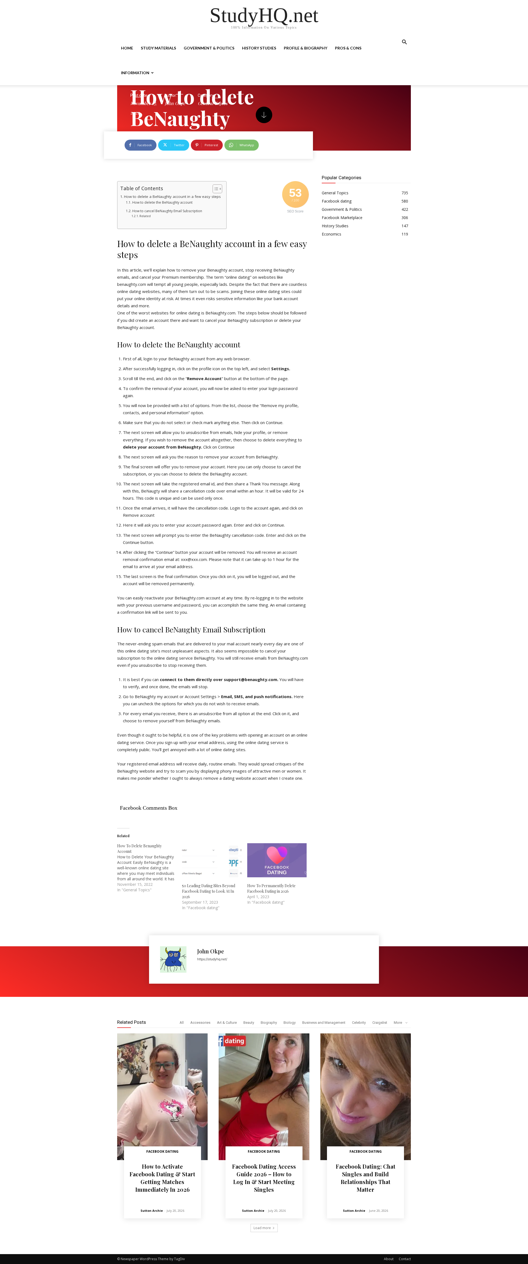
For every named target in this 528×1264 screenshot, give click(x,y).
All (182, 1022)
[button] (404, 42)
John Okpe (175, 103)
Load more (262, 1228)
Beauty (248, 1022)
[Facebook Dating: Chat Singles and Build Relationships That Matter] (365, 1096)
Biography (269, 1022)
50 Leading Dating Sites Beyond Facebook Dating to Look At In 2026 (208, 891)
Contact (405, 1259)
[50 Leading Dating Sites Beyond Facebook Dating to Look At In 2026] (211, 860)
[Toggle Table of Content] (214, 188)
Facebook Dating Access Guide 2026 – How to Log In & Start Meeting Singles (264, 1178)
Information (135, 72)
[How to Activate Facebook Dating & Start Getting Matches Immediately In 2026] (162, 1096)
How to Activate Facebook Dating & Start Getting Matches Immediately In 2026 (162, 1178)
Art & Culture (227, 1022)
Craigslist (379, 1022)
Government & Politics (209, 48)
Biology (290, 1022)
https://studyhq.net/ (212, 959)
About (389, 1259)
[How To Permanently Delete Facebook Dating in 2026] (277, 860)
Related (145, 216)
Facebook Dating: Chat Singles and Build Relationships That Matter (365, 1178)
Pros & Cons (348, 48)
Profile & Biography (305, 48)
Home (127, 48)
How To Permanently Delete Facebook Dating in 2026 (271, 888)
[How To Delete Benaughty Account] (149, 868)
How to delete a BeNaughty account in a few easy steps (172, 196)
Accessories (200, 1022)
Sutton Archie (152, 1210)
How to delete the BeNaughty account (162, 202)
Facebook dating (162, 1151)
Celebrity (359, 1022)
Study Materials (158, 48)
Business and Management (323, 1022)
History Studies (259, 48)
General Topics (212, 103)
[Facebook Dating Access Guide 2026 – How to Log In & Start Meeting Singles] (264, 1096)
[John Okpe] (176, 959)
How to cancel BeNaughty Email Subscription (167, 211)
